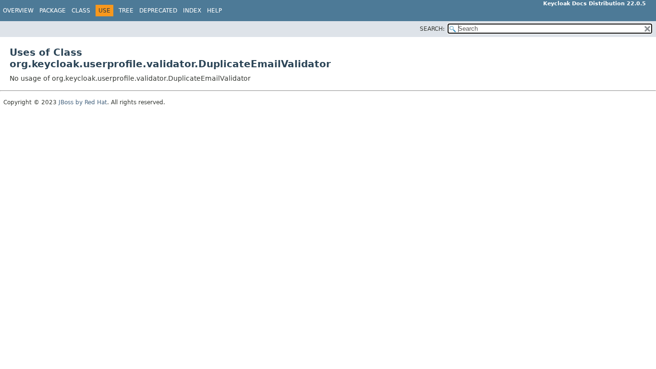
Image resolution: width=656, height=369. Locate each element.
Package (52, 10)
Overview (18, 10)
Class (81, 10)
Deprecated (158, 10)
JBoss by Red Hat (83, 102)
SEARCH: (432, 28)
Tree (126, 10)
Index (192, 10)
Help (214, 10)
